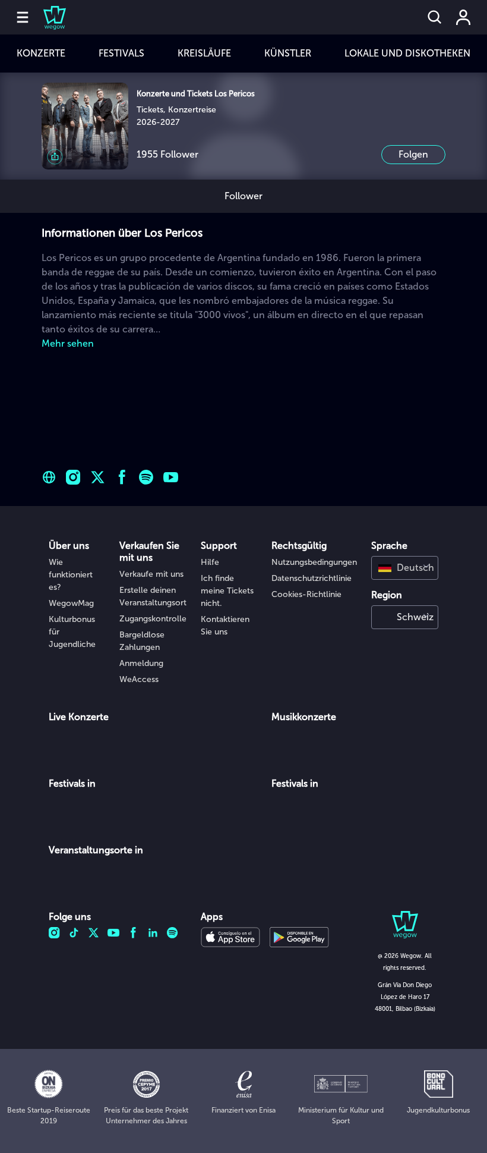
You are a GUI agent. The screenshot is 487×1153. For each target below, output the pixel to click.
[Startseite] (48, 17)
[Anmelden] (463, 17)
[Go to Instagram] (73, 477)
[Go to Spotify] (146, 477)
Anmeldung (141, 663)
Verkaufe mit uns (151, 574)
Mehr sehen (68, 343)
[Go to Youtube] (170, 477)
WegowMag (71, 603)
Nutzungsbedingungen (314, 562)
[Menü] (23, 17)
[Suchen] (435, 17)
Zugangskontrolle (152, 619)
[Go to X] (97, 477)
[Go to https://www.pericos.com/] (49, 477)
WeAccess (139, 679)
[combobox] (405, 568)
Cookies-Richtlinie (306, 594)
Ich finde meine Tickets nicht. (227, 590)
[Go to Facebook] (122, 477)
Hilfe (210, 562)
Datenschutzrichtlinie (311, 578)
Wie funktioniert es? (71, 574)
